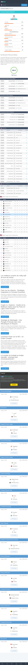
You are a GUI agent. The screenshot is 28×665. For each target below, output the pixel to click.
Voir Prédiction (14, 403)
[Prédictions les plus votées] (16, 664)
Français (4, 4)
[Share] (25, 664)
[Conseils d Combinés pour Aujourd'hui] (11, 664)
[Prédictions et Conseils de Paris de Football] (4, 1)
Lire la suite (4, 286)
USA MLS (4, 128)
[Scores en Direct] (21, 664)
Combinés (24, 5)
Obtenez (14, 384)
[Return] (2, 664)
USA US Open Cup (6, 183)
